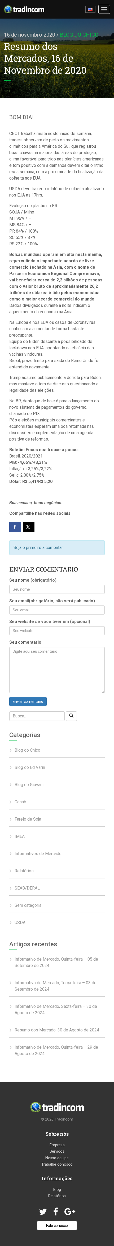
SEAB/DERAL (27, 888)
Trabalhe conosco (57, 1164)
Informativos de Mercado (38, 853)
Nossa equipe (57, 1158)
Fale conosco (57, 1225)
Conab (20, 801)
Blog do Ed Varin (30, 767)
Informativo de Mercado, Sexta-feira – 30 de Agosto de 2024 (56, 1009)
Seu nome (32, 580)
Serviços (57, 1151)
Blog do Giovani (29, 784)
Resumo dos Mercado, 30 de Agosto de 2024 (57, 1029)
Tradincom (64, 1119)
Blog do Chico (79, 35)
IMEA (20, 836)
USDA (20, 922)
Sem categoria (28, 905)
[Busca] (71, 716)
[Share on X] (28, 527)
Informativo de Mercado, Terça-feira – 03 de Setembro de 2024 (56, 986)
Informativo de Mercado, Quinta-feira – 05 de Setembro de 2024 (56, 962)
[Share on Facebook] (15, 527)
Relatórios (24, 870)
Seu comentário (25, 642)
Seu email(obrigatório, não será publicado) (52, 600)
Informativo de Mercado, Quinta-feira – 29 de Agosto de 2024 (56, 1050)
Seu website (49, 621)
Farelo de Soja (28, 819)
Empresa (57, 1145)
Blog (57, 1189)
